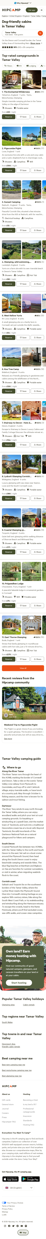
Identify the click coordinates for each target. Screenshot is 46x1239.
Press (4, 1117)
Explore (5, 16)
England (26, 16)
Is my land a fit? (29, 1104)
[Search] (40, 33)
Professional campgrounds (29, 1110)
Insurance (27, 1116)
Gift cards (6, 1100)
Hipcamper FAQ (9, 1121)
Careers (5, 1113)
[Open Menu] (41, 10)
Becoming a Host (30, 1100)
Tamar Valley (35, 16)
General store (7, 1104)
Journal (5, 1108)
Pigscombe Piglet (29, 724)
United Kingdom (15, 16)
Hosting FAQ (28, 1124)
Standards (27, 1120)
